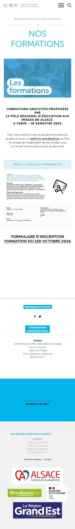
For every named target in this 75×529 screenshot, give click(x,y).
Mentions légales (32, 459)
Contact (47, 459)
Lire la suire (37, 401)
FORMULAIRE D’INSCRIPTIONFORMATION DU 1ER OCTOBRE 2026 (37, 239)
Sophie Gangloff (37, 347)
